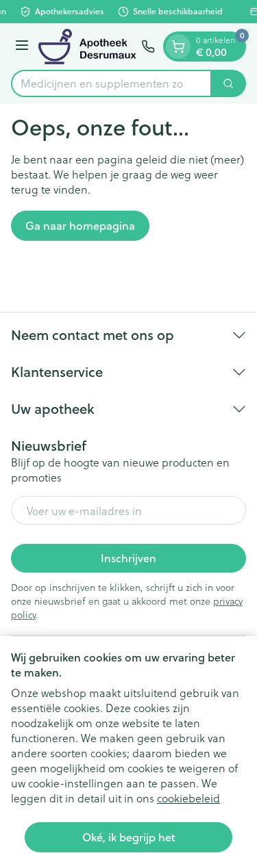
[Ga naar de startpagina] (87, 46)
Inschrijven (128, 558)
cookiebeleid (188, 798)
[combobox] (111, 83)
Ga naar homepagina (80, 225)
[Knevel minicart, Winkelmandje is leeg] (178, 46)
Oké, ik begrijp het (128, 837)
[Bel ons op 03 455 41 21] (148, 46)
